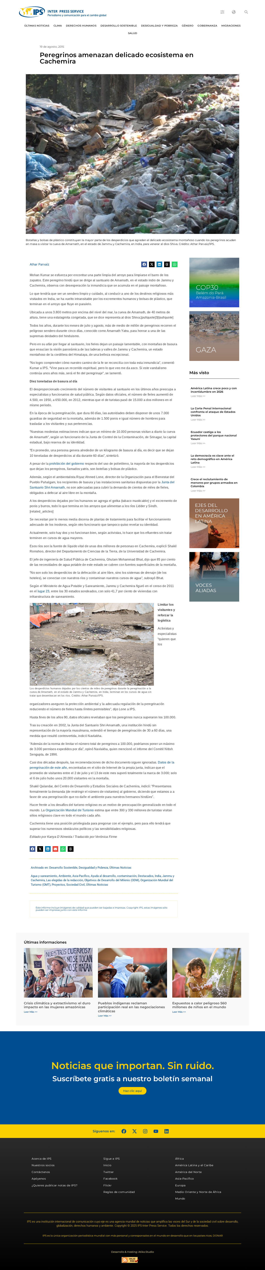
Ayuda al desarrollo (103, 876)
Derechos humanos (81, 25)
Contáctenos (41, 1172)
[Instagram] (145, 1131)
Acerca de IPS (42, 1158)
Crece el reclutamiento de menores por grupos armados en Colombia (214, 482)
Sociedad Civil (75, 884)
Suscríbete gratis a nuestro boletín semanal (132, 1078)
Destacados (145, 876)
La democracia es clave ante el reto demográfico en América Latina (212, 459)
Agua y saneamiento (44, 876)
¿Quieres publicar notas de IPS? (55, 1185)
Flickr (107, 1185)
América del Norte (188, 1172)
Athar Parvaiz (39, 264)
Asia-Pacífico (80, 876)
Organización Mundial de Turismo (70, 810)
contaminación (127, 876)
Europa (180, 1185)
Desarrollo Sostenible (118, 25)
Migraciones (231, 25)
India (158, 876)
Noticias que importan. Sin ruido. (132, 1066)
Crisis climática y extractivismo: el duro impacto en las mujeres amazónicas (57, 1005)
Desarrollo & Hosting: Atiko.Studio (132, 1251)
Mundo (180, 1198)
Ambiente (65, 876)
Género (188, 25)
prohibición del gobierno (66, 463)
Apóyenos (39, 1178)
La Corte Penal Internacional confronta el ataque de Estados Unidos (213, 412)
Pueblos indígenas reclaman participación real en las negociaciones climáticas (131, 1007)
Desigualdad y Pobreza (159, 25)
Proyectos (58, 884)
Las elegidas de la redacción (64, 880)
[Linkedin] (166, 1131)
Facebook (110, 1178)
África (179, 1158)
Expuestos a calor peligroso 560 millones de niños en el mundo (199, 1005)
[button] (246, 12)
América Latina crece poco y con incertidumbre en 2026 (214, 389)
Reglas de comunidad (119, 1192)
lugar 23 (43, 591)
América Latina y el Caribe (194, 1165)
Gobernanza (207, 25)
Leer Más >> (198, 396)
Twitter (108, 1172)
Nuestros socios (43, 1165)
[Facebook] (124, 1131)
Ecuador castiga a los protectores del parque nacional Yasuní (214, 435)
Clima (58, 25)
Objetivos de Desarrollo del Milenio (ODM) (111, 880)
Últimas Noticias (36, 25)
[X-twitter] (134, 1131)
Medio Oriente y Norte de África (198, 1192)
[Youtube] (156, 1131)
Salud (132, 33)
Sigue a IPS (111, 1158)
